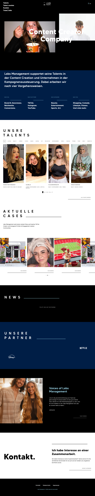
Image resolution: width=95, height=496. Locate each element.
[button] (47, 275)
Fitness (73, 141)
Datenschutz (46, 485)
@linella (28, 184)
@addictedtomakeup (9, 184)
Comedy (20, 141)
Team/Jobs (7, 10)
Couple (26, 141)
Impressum (56, 485)
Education (47, 141)
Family (62, 141)
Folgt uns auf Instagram (47, 307)
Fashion (68, 141)
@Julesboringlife (53, 184)
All (4, 141)
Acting (9, 141)
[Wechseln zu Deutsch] (88, 3)
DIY (42, 141)
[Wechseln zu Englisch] (90, 3)
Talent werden (8, 5)
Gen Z (83, 141)
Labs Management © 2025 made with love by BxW (47, 489)
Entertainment (55, 141)
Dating (37, 141)
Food (79, 141)
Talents (6, 3)
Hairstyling (90, 141)
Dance (31, 141)
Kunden (6, 8)
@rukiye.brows (75, 184)
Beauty (15, 141)
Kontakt (38, 485)
